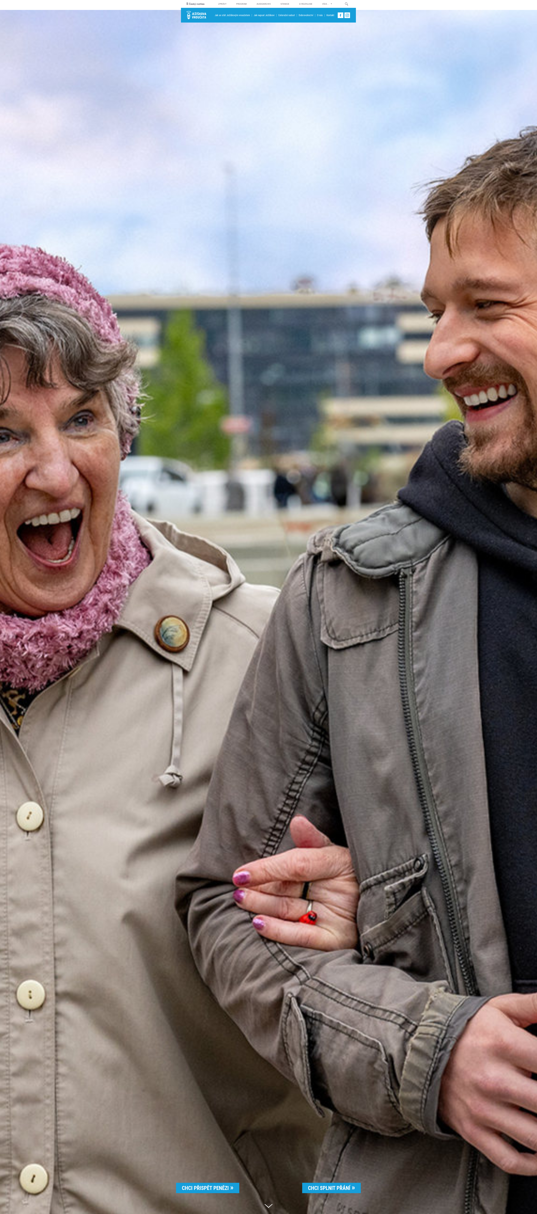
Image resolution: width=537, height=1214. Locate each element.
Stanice (285, 4)
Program (241, 4)
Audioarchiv (264, 4)
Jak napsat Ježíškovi (264, 15)
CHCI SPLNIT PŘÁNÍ (329, 1188)
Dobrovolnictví (306, 15)
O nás (320, 15)
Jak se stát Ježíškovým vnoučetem (232, 15)
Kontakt (330, 15)
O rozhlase (305, 4)
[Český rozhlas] (195, 4)
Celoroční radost (286, 15)
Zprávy (222, 4)
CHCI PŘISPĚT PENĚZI (205, 1188)
